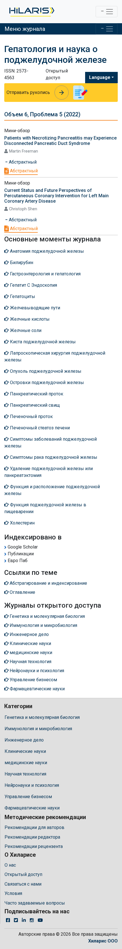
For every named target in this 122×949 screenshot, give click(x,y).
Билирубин (21, 262)
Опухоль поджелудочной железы (45, 371)
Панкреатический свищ (34, 405)
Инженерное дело (24, 740)
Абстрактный (23, 170)
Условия (13, 893)
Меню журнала (25, 28)
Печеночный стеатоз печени (39, 427)
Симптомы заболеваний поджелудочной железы (50, 442)
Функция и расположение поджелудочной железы (52, 490)
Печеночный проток (31, 416)
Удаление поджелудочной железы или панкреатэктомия (48, 472)
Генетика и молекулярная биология (42, 717)
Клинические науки (25, 751)
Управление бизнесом (28, 796)
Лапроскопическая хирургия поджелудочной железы (54, 356)
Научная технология (25, 774)
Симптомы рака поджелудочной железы (53, 457)
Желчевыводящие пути (34, 307)
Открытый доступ (23, 874)
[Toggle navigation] (106, 11)
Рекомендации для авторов (34, 827)
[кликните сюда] (31, 12)
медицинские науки (26, 762)
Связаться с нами (23, 884)
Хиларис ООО (103, 941)
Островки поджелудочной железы (46, 382)
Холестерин (22, 523)
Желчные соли (25, 330)
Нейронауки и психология (32, 785)
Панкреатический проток (36, 394)
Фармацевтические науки (32, 808)
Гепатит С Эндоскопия (33, 285)
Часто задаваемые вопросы (35, 903)
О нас (10, 865)
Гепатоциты (22, 296)
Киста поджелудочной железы (42, 341)
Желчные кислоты (29, 319)
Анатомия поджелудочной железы (46, 251)
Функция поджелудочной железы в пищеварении (45, 508)
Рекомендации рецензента (34, 846)
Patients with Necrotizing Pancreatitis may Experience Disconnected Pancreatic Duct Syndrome (60, 140)
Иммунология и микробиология (38, 728)
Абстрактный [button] (22, 162)
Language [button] (99, 77)
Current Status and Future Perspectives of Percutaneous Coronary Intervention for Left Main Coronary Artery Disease (56, 196)
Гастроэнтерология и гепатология (45, 274)
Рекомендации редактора (32, 837)
